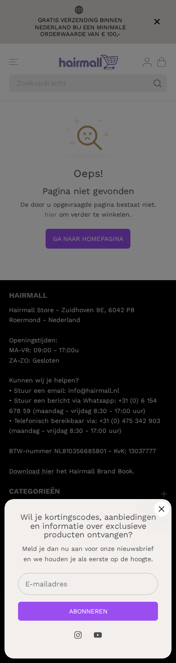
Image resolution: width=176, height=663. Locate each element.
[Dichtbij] (161, 509)
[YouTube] (98, 635)
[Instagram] (78, 635)
